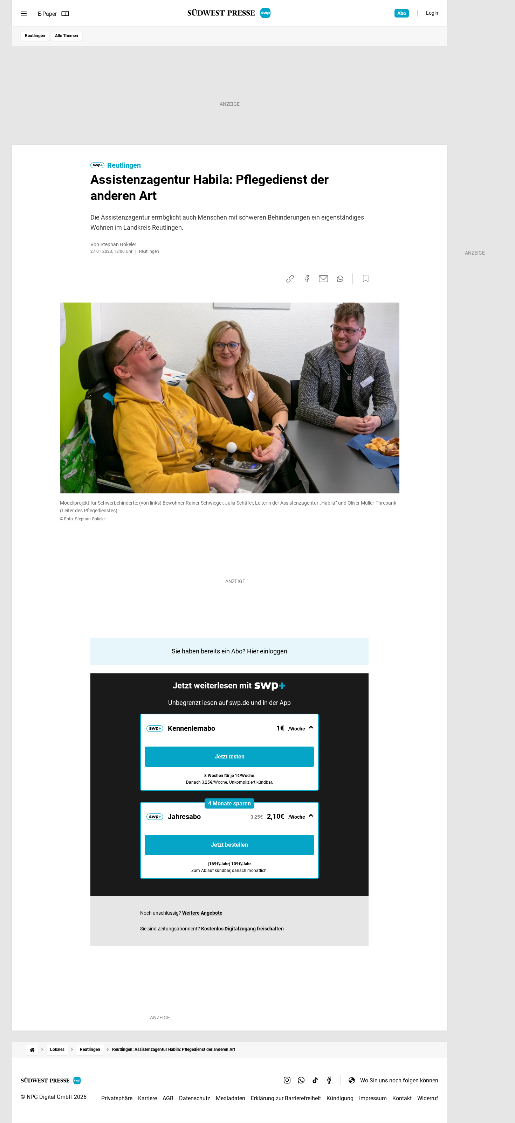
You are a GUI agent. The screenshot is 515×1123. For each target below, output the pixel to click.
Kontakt (402, 1098)
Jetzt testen (230, 756)
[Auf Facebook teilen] (307, 279)
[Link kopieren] (290, 279)
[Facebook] (329, 1080)
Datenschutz (194, 1098)
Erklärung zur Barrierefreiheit (286, 1098)
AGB (168, 1098)
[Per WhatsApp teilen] (340, 279)
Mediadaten (230, 1098)
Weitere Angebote (202, 913)
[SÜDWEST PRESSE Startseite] (229, 13)
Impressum (373, 1098)
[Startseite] (32, 1050)
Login (432, 13)
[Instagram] (287, 1080)
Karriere (147, 1098)
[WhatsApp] (301, 1080)
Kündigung (340, 1098)
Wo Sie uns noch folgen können (399, 1080)
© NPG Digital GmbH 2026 (54, 1097)
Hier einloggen (267, 651)
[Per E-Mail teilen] (323, 279)
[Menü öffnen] (24, 14)
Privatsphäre (116, 1098)
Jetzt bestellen (229, 844)
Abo (401, 13)
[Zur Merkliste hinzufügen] (364, 279)
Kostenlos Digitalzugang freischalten (242, 928)
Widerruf (427, 1098)
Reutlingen (35, 35)
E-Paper (47, 14)
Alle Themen (66, 35)
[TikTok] (315, 1080)
